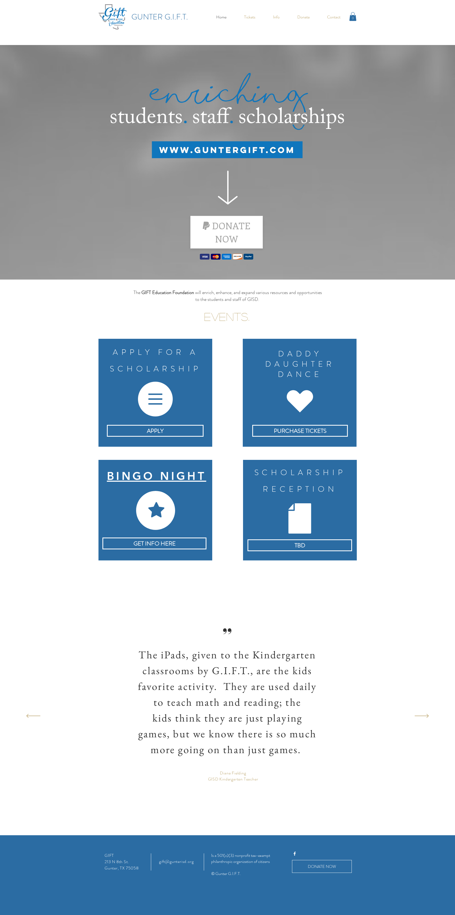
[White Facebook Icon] (294, 853)
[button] (276, 17)
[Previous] (33, 716)
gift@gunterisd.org (176, 861)
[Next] (422, 716)
